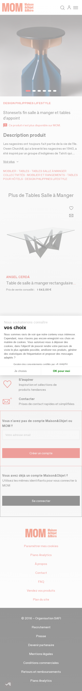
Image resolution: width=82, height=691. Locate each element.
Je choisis (20, 371)
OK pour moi (61, 371)
